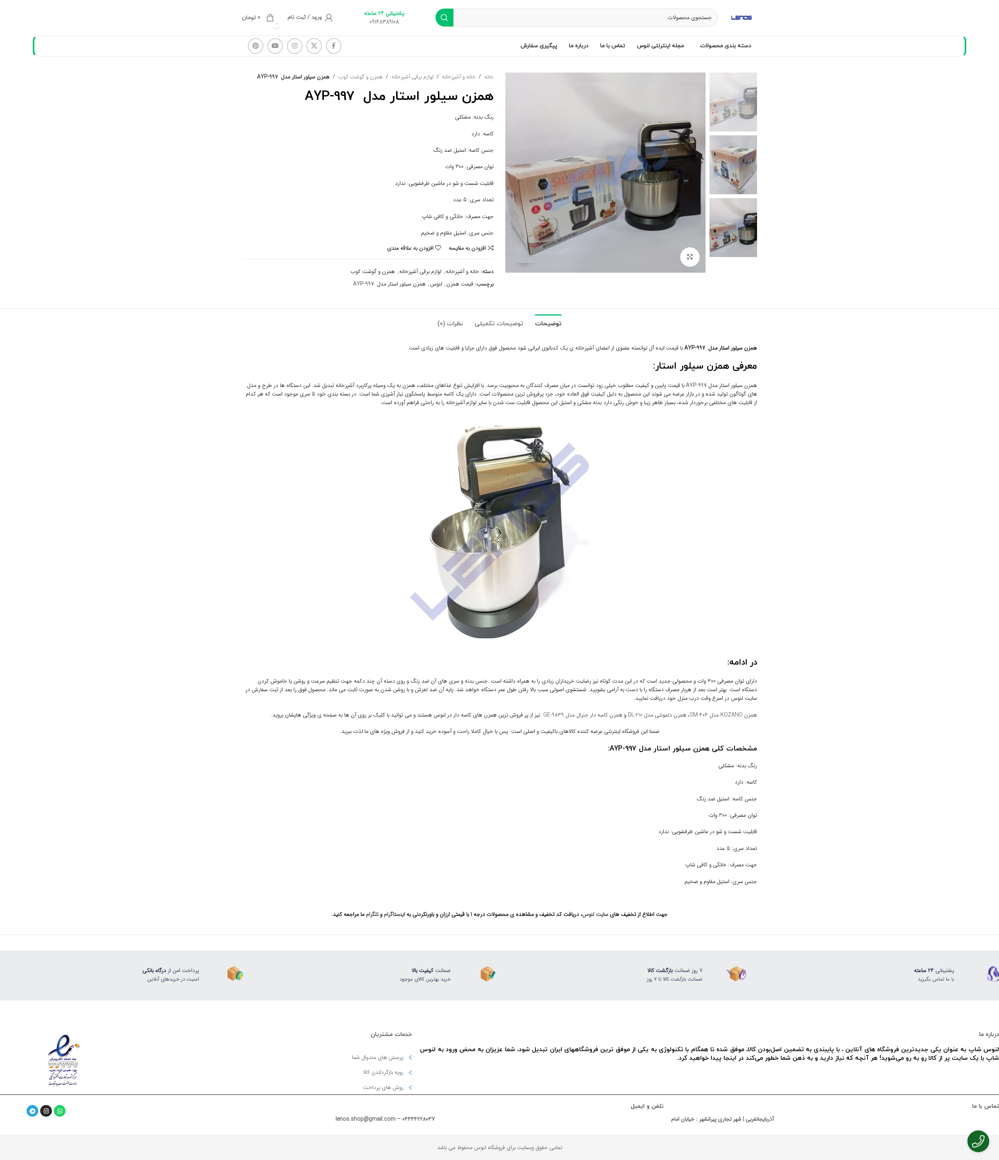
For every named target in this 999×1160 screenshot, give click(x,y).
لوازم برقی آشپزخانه (412, 77)
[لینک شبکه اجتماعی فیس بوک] (333, 46)
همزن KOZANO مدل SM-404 (723, 715)
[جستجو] (444, 18)
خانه (489, 77)
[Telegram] (32, 1111)
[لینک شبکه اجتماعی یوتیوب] (275, 46)
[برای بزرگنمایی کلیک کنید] (690, 257)
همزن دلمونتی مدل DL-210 (657, 715)
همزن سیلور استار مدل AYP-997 (389, 284)
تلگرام (372, 914)
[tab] (548, 320)
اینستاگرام (394, 914)
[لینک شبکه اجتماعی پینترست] (255, 46)
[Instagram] (46, 1111)
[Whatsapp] (60, 1111)
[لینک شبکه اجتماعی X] (314, 46)
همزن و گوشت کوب (360, 77)
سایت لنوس (595, 914)
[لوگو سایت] (741, 17)
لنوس (436, 284)
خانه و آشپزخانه (459, 77)
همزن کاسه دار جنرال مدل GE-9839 (582, 715)
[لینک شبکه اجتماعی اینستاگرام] (294, 46)
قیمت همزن (459, 284)
